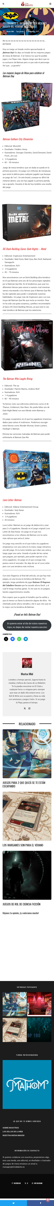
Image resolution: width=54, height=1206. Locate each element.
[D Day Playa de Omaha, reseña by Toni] (39, 1004)
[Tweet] (13, 1203)
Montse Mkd (10, 31)
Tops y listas (20, 31)
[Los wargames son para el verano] (15, 1030)
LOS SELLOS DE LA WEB (13, 1132)
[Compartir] (40, 1203)
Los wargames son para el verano (23, 845)
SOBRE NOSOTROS (11, 1128)
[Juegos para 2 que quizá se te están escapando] (15, 1004)
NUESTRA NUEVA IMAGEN (13, 1135)
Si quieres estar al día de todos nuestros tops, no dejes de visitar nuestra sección (27, 625)
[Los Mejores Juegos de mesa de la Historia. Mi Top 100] (39, 1030)
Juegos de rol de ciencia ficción (21, 904)
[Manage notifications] (48, 1200)
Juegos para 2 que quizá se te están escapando (24, 784)
